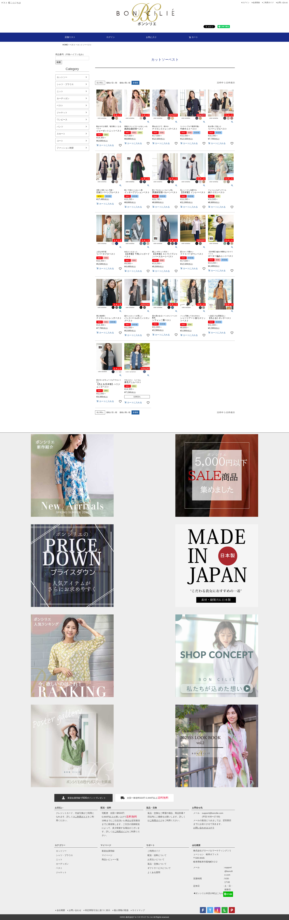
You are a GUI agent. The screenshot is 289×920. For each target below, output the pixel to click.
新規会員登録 (108, 851)
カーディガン (63, 98)
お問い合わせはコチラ (203, 828)
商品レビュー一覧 (110, 859)
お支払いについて (156, 859)
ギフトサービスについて (159, 868)
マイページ (106, 845)
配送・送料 (106, 807)
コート (60, 141)
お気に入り (151, 37)
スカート (61, 134)
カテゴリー (60, 845)
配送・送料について (157, 855)
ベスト (72, 45)
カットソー (62, 77)
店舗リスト (70, 37)
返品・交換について (157, 864)
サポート (150, 845)
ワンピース (62, 119)
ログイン (245, 3)
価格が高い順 (125, 83)
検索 (59, 62)
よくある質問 (154, 872)
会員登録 (256, 3)
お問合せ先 (197, 807)
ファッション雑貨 (65, 148)
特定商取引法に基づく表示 (97, 910)
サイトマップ (138, 910)
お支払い (59, 807)
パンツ (60, 126)
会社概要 (196, 845)
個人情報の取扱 (121, 910)
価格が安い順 (111, 83)
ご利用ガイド (268, 3)
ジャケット (62, 112)
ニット (60, 91)
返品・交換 (151, 807)
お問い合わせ (282, 3)
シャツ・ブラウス (65, 84)
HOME (65, 45)
